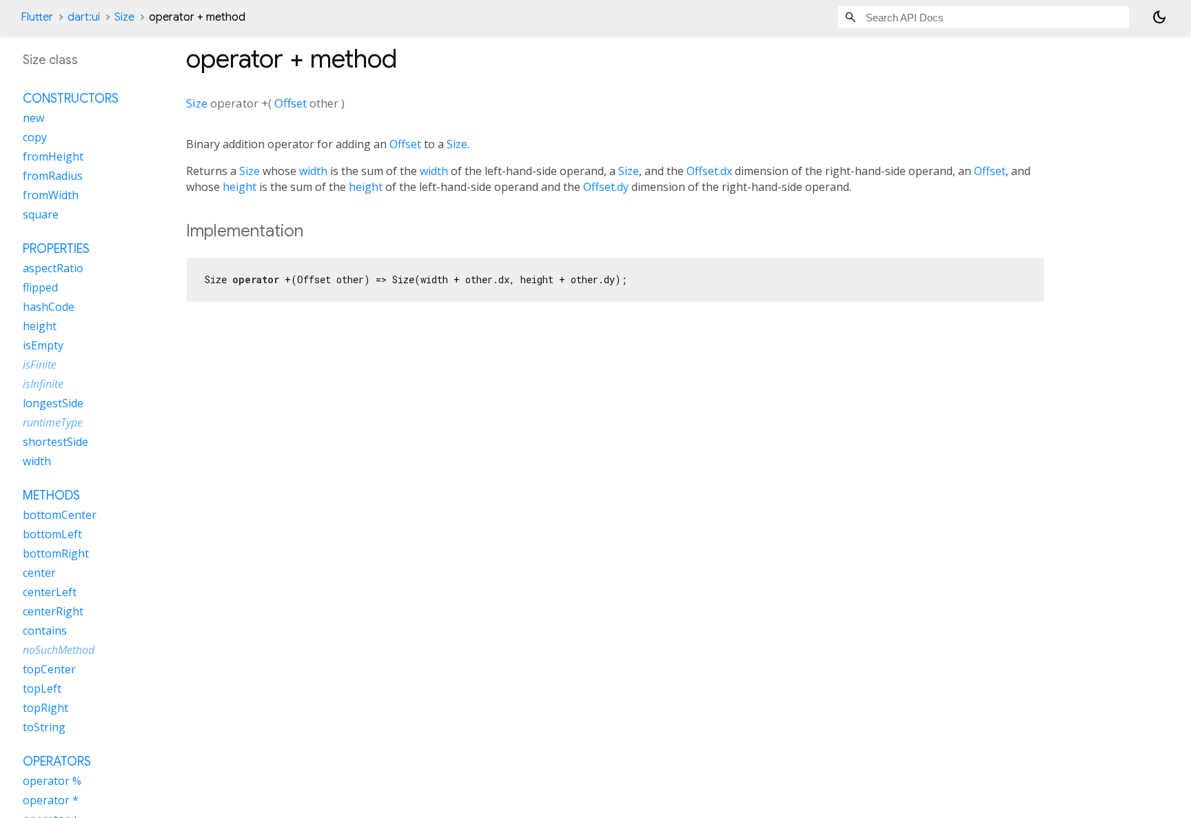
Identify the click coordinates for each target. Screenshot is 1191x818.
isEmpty (43, 345)
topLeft (42, 688)
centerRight (53, 611)
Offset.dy (606, 186)
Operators (57, 761)
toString (44, 727)
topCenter (49, 669)
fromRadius (53, 175)
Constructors (71, 98)
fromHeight (53, 156)
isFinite (40, 364)
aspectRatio (53, 268)
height (239, 186)
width (313, 170)
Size (124, 17)
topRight (45, 707)
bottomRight (56, 553)
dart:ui (84, 17)
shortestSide (55, 441)
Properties (56, 248)
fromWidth (51, 195)
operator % (52, 780)
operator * (51, 800)
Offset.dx (709, 170)
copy (35, 137)
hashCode (48, 306)
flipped (40, 287)
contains (45, 630)
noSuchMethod (58, 649)
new (33, 117)
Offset (290, 103)
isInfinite (43, 383)
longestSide (53, 403)
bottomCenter (59, 514)
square (41, 214)
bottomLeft (52, 534)
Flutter (37, 17)
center (39, 572)
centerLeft (50, 592)
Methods (51, 495)
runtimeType (53, 422)
